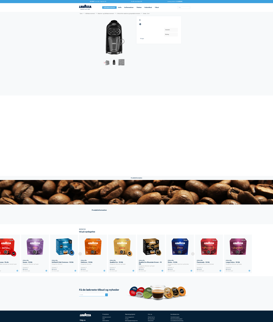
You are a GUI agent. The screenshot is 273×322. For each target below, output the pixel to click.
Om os (150, 314)
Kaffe (119, 7)
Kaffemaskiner (129, 7)
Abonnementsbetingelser (176, 318)
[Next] (193, 254)
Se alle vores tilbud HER (136, 1)
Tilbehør (139, 7)
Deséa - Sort (146, 13)
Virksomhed (150, 320)
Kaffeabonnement (90, 13)
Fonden (127, 318)
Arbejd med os (151, 317)
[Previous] (80, 254)
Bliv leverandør (151, 318)
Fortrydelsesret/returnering (177, 320)
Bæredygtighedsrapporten (131, 320)
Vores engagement (129, 317)
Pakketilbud (148, 7)
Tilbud (157, 7)
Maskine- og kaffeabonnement (106, 13)
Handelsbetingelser (175, 317)
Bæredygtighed (130, 314)
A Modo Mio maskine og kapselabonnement (128, 13)
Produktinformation (136, 178)
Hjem (81, 13)
